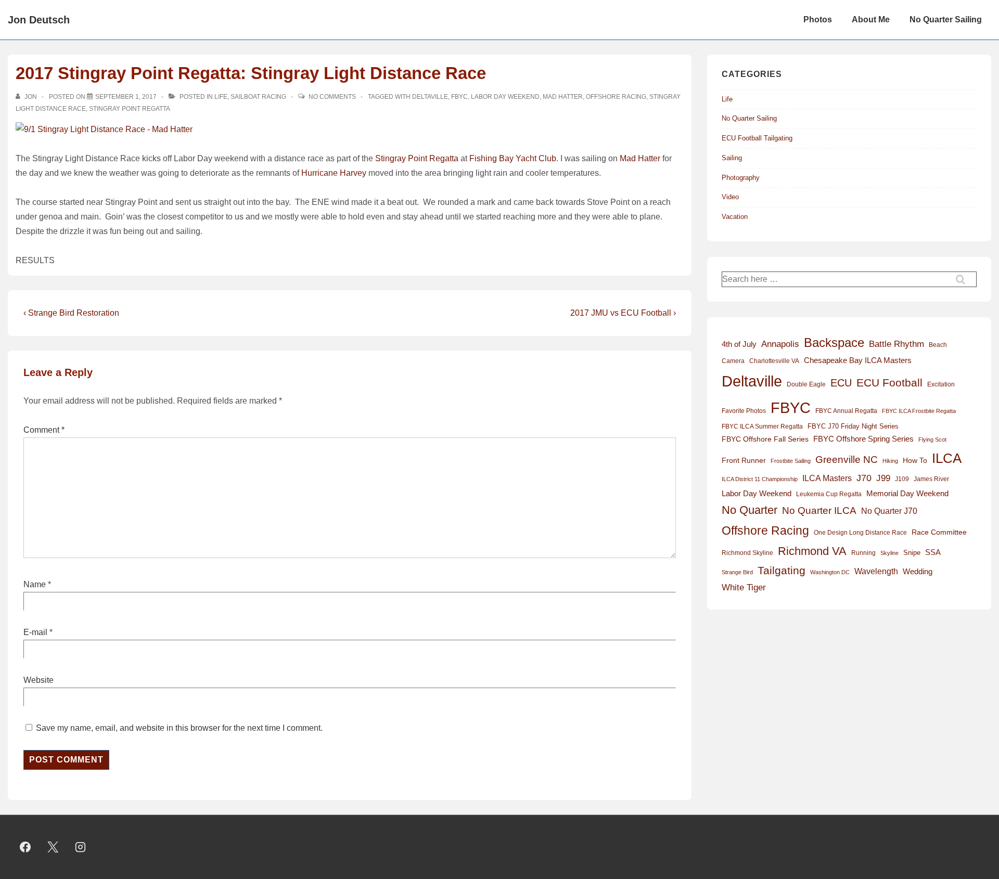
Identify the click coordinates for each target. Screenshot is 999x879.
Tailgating (781, 570)
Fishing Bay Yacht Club (512, 158)
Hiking (890, 461)
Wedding (917, 571)
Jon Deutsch (39, 19)
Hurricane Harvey (333, 173)
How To (915, 460)
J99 (883, 478)
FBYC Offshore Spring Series (863, 439)
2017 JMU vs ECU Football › (623, 312)
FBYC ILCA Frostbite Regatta (919, 411)
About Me (871, 19)
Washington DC (830, 572)
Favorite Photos (744, 411)
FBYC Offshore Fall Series (765, 439)
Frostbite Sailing (791, 461)
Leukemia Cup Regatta (829, 494)
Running (863, 553)
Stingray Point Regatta (129, 108)
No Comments (332, 96)
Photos (817, 19)
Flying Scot (932, 439)
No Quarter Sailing (946, 19)
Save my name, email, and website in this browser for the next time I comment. (179, 727)
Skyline (889, 553)
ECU (841, 383)
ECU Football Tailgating (757, 138)
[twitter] (53, 847)
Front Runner (744, 460)
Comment (44, 429)
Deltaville (430, 96)
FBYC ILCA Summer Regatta (762, 426)
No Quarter (749, 509)
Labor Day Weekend (505, 96)
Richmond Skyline (747, 553)
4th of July (739, 344)
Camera (733, 361)
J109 (902, 479)
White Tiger (744, 587)
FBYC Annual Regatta (846, 411)
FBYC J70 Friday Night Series (853, 426)
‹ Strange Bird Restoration (71, 312)
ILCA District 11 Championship (760, 479)
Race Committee (939, 532)
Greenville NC (846, 459)
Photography (741, 178)
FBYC (459, 96)
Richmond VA (812, 551)
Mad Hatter (563, 96)
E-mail (35, 632)
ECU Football (889, 383)
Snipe (911, 553)
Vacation (735, 217)
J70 (864, 478)
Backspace (834, 342)
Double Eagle (806, 384)
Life (220, 96)
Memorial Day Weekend (907, 493)
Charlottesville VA (774, 361)
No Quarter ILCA (819, 510)
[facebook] (25, 847)
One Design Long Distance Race (860, 532)
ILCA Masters (827, 478)
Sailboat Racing (258, 96)
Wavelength (876, 571)
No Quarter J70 (889, 510)
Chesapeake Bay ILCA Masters (858, 360)
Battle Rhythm (896, 344)
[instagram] (81, 847)
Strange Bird (737, 572)
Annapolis (780, 344)
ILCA (947, 458)
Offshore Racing (616, 96)
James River (931, 479)
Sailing (732, 158)
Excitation (941, 384)
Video (730, 197)
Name (34, 584)
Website (38, 680)
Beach (938, 344)
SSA (933, 552)
